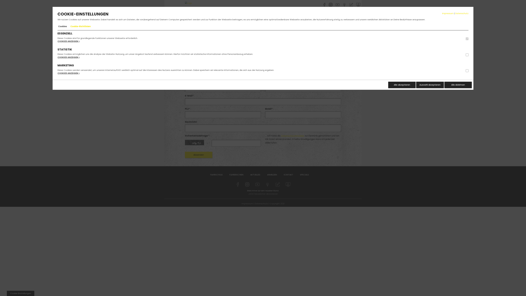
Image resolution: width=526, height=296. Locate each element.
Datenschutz (461, 13)
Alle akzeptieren (402, 84)
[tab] (63, 26)
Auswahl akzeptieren (430, 84)
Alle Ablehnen (458, 84)
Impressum (448, 13)
